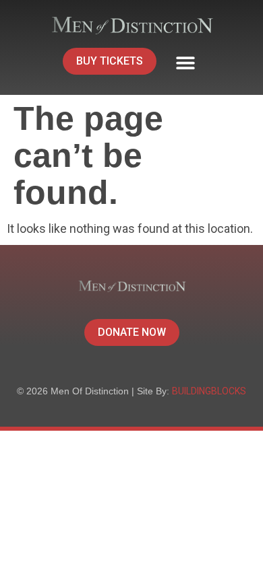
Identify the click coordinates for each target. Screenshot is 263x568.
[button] (185, 63)
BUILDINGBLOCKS (209, 391)
